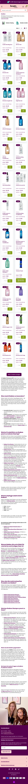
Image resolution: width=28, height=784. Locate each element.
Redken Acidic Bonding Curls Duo (11, 599)
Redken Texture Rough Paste (10, 534)
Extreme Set (5, 72)
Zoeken (25, 10)
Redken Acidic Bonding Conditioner (12, 595)
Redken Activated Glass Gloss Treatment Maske (15, 597)
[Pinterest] (12, 769)
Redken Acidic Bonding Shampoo (11, 594)
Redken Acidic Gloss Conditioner (11, 601)
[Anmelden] (23, 6)
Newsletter (3, 685)
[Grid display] (24, 28)
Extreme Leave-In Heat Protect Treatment (20, 243)
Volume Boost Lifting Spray (20, 328)
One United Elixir (7, 185)
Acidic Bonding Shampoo (19, 157)
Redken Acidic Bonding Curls (10, 475)
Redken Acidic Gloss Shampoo (11, 598)
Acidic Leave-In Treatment (6, 214)
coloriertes (6, 417)
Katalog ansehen (2, 6)
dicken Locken (21, 425)
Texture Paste (19, 271)
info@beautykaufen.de (8, 733)
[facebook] (15, 769)
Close (14, 758)
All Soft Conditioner (6, 157)
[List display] (26, 28)
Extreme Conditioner (6, 242)
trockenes (11, 417)
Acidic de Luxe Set (20, 185)
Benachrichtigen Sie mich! (21, 280)
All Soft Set (18, 44)
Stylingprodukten (11, 415)
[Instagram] (9, 769)
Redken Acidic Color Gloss (8, 560)
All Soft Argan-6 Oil (7, 327)
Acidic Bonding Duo (7, 44)
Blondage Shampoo (18, 299)
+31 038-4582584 (7, 732)
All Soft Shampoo (7, 129)
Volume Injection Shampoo (20, 73)
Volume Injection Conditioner (7, 299)
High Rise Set (19, 100)
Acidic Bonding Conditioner (19, 214)
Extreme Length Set (7, 100)
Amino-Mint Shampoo (5, 271)
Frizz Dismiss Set (7, 355)
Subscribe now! (6, 751)
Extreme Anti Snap (20, 355)
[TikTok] (18, 769)
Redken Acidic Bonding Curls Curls (12, 602)
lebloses (19, 417)
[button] (6, 54)
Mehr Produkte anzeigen (14, 374)
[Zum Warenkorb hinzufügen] (9, 54)
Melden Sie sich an (14, 684)
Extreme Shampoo (20, 129)
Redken (4, 43)
